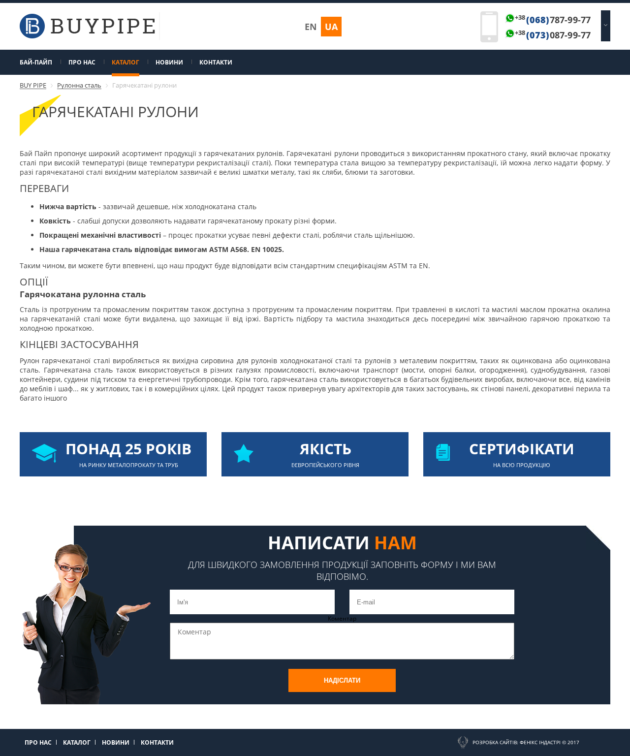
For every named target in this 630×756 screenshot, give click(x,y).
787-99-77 (553, 20)
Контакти (215, 62)
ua (331, 26)
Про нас (81, 62)
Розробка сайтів (494, 742)
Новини (169, 62)
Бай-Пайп (36, 62)
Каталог (125, 62)
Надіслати (342, 680)
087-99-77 (553, 35)
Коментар (342, 618)
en (311, 26)
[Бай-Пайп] (87, 36)
